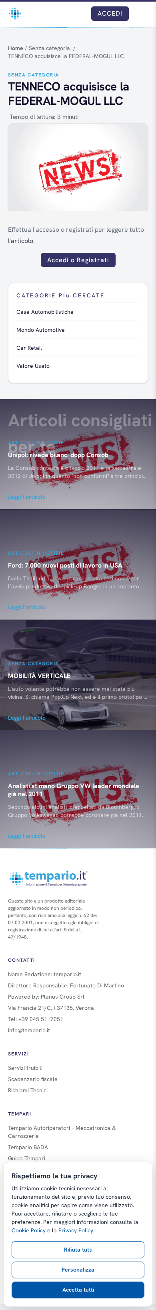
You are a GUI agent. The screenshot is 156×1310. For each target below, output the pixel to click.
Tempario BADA (28, 1147)
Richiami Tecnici (28, 1090)
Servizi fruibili (25, 1067)
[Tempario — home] (15, 13)
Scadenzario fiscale (33, 1079)
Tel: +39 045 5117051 (35, 1019)
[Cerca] (79, 13)
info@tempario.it (29, 1030)
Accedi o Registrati (78, 260)
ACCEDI (110, 13)
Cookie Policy (29, 1230)
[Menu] (141, 13)
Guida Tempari (26, 1158)
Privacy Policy (75, 1230)
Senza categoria (33, 75)
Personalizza (78, 1269)
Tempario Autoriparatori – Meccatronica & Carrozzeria (62, 1131)
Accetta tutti (78, 1289)
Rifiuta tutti (78, 1249)
